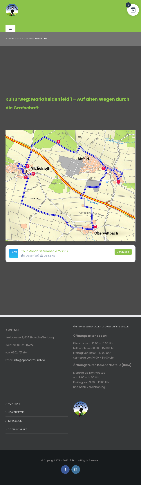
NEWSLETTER (16, 412)
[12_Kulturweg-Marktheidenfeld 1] (70, 131)
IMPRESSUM (15, 421)
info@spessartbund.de (29, 360)
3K (73, 460)
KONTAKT (14, 403)
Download (123, 252)
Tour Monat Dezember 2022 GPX (44, 251)
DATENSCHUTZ (17, 429)
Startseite (11, 38)
